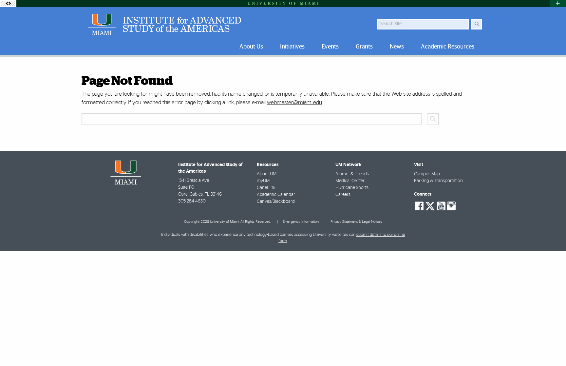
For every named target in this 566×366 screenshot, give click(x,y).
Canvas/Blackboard (276, 201)
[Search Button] (476, 24)
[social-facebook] (419, 206)
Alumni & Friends (352, 174)
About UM (266, 174)
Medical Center (350, 181)
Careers (342, 194)
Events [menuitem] (330, 47)
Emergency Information (301, 221)
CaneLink (266, 187)
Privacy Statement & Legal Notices (356, 221)
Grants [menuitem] (364, 47)
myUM (263, 181)
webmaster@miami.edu (294, 102)
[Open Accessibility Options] (8, 3)
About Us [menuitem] (251, 47)
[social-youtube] (441, 206)
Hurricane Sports (351, 187)
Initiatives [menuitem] (292, 47)
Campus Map (427, 174)
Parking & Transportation (438, 181)
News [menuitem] (397, 47)
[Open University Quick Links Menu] (558, 3)
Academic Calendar (276, 194)
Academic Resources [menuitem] (447, 47)
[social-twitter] (430, 205)
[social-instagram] (451, 206)
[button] (551, 347)
